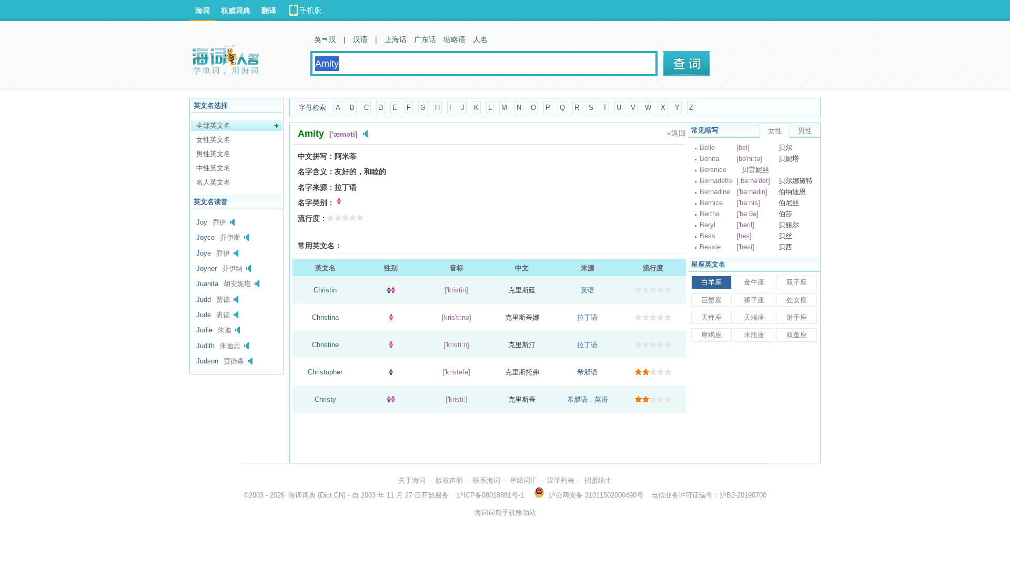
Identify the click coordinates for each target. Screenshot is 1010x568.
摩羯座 (711, 335)
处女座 (796, 300)
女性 (775, 131)
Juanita (207, 284)
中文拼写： (316, 156)
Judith (205, 346)
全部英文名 (213, 125)
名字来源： (316, 187)
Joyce (205, 237)
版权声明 (449, 480)
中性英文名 (213, 168)
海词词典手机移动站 (505, 512)
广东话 (425, 39)
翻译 (268, 10)
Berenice (713, 170)
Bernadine (715, 192)
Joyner (206, 268)
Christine (325, 345)
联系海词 (486, 480)
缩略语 (454, 39)
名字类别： (316, 202)
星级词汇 (523, 480)
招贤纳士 (598, 480)
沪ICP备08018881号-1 (490, 495)
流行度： (312, 218)
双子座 (796, 282)
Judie (204, 330)
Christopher (325, 372)
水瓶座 (754, 335)
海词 (202, 10)
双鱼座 (796, 335)
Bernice (711, 203)
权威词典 (235, 10)
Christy (325, 399)
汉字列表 (560, 480)
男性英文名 (213, 154)
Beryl (707, 225)
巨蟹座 (711, 300)
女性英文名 (213, 140)
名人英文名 (213, 182)
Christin (325, 290)
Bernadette (716, 181)
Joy (201, 222)
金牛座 (754, 282)
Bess (707, 236)
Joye (203, 253)
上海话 (396, 39)
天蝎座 (754, 317)
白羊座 (711, 282)
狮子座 (754, 300)
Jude (203, 315)
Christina (325, 317)
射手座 (796, 317)
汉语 (360, 39)
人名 (480, 39)
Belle (707, 147)
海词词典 (302, 495)
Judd (203, 299)
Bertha (710, 214)
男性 (805, 131)
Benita (709, 159)
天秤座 (711, 317)
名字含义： (316, 171)
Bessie (710, 247)
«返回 (676, 133)
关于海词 (412, 480)
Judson (207, 361)
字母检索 (312, 107)
